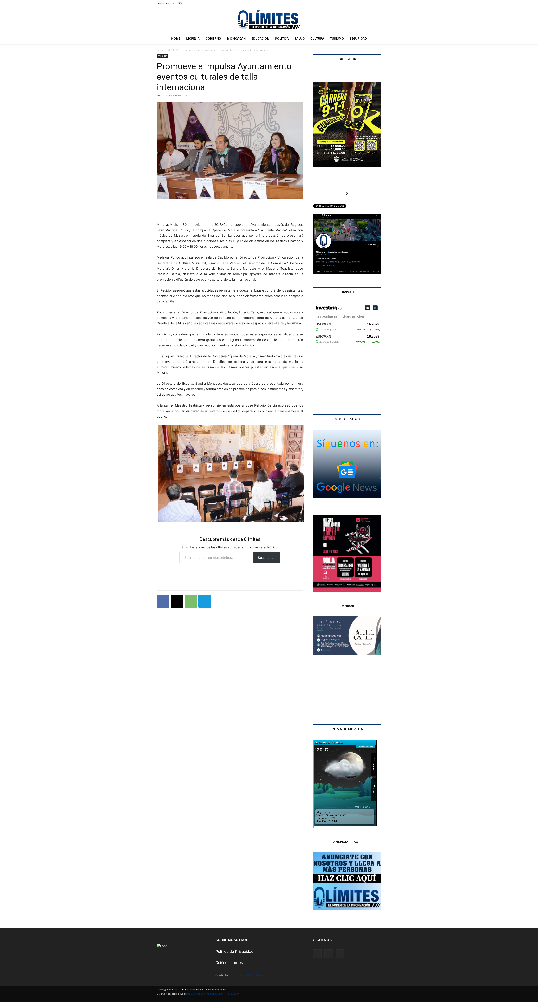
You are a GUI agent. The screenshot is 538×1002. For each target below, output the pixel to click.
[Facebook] (192, 3)
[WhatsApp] (191, 601)
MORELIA (193, 38)
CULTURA (317, 38)
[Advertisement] (230, 211)
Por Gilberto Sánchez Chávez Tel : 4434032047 (213, 993)
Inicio (160, 50)
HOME (175, 38)
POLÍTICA (282, 38)
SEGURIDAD (358, 38)
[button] (376, 39)
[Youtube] (205, 3)
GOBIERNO (213, 38)
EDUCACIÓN (260, 38)
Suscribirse (266, 558)
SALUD (300, 38)
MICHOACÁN (236, 38)
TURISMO (337, 38)
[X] (198, 3)
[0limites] (269, 20)
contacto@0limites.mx (250, 975)
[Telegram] (204, 601)
